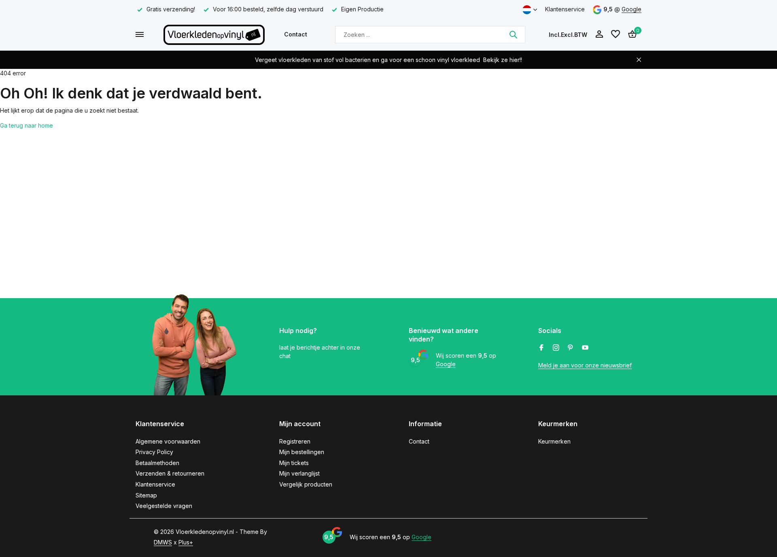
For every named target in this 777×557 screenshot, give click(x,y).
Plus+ (185, 542)
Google (631, 9)
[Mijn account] (599, 34)
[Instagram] (556, 348)
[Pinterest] (570, 348)
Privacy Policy (154, 451)
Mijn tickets (294, 462)
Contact (295, 34)
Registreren (294, 441)
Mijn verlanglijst (299, 473)
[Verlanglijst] (615, 34)
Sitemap (146, 495)
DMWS (163, 542)
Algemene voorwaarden (168, 441)
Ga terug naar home (26, 125)
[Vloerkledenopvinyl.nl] (214, 34)
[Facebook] (541, 348)
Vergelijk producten (305, 484)
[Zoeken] (513, 34)
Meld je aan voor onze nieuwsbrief (585, 365)
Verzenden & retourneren (170, 473)
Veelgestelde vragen (164, 505)
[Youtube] (585, 348)
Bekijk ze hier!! (502, 59)
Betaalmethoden (157, 462)
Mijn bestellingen (301, 451)
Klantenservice (565, 9)
